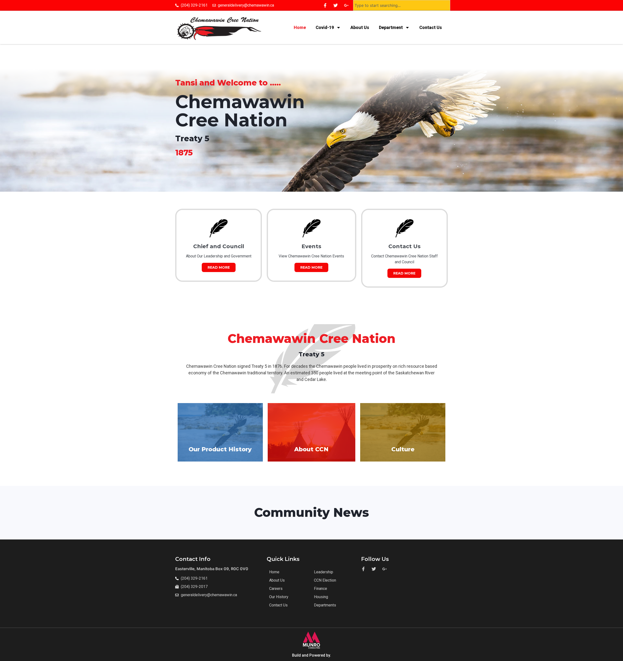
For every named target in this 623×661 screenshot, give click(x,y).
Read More (219, 267)
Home (300, 27)
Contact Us (431, 27)
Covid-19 (325, 27)
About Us (359, 27)
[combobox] (401, 5)
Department (391, 27)
